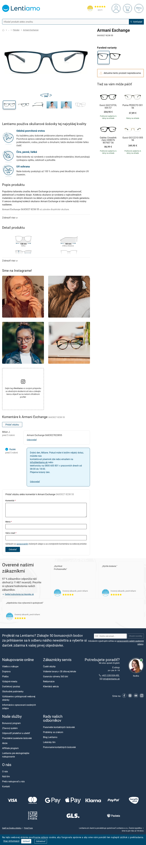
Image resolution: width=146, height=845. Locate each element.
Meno (8, 521)
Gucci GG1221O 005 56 (132, 138)
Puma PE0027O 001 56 (132, 106)
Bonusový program (11, 723)
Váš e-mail (10, 533)
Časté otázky (49, 666)
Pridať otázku (12, 424)
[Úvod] (3, 30)
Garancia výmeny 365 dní (55, 676)
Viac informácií (11, 841)
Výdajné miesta (9, 681)
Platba (5, 676)
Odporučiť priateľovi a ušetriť (16, 733)
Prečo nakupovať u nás (13, 781)
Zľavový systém (10, 728)
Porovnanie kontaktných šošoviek (59, 747)
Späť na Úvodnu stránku (11, 828)
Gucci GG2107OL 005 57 (108, 106)
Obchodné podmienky (13, 691)
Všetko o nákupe (10, 666)
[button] (9, 105)
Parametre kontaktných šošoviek (59, 727)
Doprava (6, 671)
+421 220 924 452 (111, 675)
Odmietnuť (40, 841)
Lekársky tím (49, 742)
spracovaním (22, 543)
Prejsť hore (28, 828)
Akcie (4, 743)
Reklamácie (48, 681)
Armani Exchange (30, 30)
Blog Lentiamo (50, 737)
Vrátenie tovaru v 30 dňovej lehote (59, 671)
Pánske (16, 30)
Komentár (10, 500)
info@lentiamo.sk (39, 462)
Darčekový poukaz (11, 686)
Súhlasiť (26, 841)
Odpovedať (32, 439)
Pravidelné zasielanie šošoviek (17, 738)
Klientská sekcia (51, 686)
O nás (5, 771)
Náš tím (6, 776)
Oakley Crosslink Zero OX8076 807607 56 (108, 140)
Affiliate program (10, 748)
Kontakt (6, 786)
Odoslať (13, 549)
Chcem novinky (135, 636)
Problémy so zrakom (53, 732)
